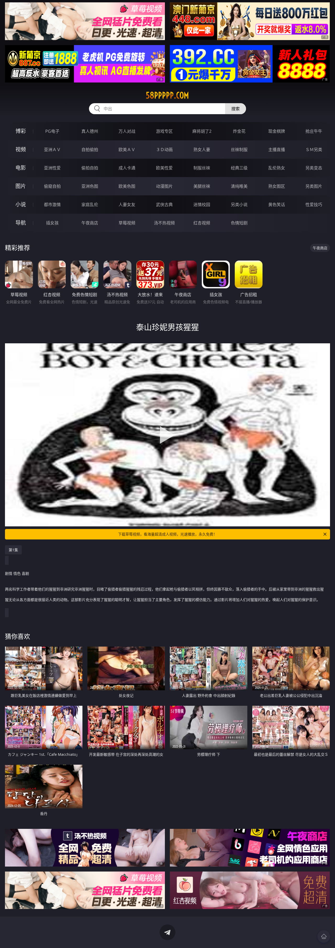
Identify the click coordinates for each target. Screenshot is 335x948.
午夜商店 (89, 223)
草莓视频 (127, 223)
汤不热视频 (164, 223)
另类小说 (239, 204)
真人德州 (89, 131)
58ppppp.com (167, 95)
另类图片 (313, 186)
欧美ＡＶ (127, 149)
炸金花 (239, 131)
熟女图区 (276, 186)
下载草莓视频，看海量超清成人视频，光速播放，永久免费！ (167, 534)
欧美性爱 (164, 168)
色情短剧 (239, 223)
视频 (20, 149)
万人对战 (127, 131)
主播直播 (276, 149)
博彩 (20, 131)
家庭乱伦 (89, 204)
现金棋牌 (276, 131)
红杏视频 (201, 223)
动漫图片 (164, 186)
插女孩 (52, 223)
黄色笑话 (276, 204)
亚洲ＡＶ (52, 149)
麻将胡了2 (201, 131)
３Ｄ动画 (164, 149)
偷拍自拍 (89, 168)
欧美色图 (127, 186)
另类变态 (313, 168)
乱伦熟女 (276, 168)
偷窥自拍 (52, 186)
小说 (20, 204)
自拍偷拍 (89, 149)
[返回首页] (323, 936)
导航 (20, 222)
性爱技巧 (313, 204)
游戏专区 (164, 131)
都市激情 (52, 204)
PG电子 (52, 131)
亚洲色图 (89, 186)
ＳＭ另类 (313, 149)
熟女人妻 (201, 149)
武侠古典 (164, 204)
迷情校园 (201, 204)
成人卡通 (127, 168)
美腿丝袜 (201, 186)
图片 (20, 186)
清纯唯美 (239, 186)
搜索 (235, 109)
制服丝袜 (201, 168)
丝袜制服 (239, 149)
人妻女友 (127, 204)
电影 (20, 167)
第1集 (13, 549)
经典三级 (239, 168)
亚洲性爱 (52, 168)
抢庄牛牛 (313, 131)
